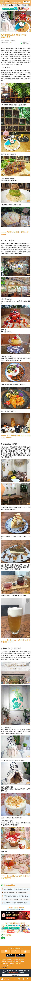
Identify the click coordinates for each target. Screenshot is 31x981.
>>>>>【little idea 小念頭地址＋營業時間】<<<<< (15, 641)
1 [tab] (12, 8)
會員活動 (12, 963)
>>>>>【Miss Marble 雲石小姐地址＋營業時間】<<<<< (15, 877)
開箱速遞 (11, 5)
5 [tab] (14, 10)
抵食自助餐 (17, 5)
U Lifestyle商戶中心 (6, 965)
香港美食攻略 (4, 963)
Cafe (3, 938)
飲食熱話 (9, 960)
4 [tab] (18, 8)
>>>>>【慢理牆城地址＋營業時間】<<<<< (15, 233)
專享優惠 (18, 963)
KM (10, 42)
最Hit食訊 (3, 5)
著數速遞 (3, 960)
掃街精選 (3, 961)
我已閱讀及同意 (15, 975)
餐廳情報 (13, 40)
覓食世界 (24, 5)
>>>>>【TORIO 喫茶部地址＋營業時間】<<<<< (15, 436)
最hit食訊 (7, 40)
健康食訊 (15, 960)
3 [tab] (16, 8)
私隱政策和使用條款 (13, 972)
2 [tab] (14, 8)
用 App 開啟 (26, 2)
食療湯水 (21, 961)
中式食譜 (15, 961)
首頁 (2, 40)
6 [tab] (16, 10)
